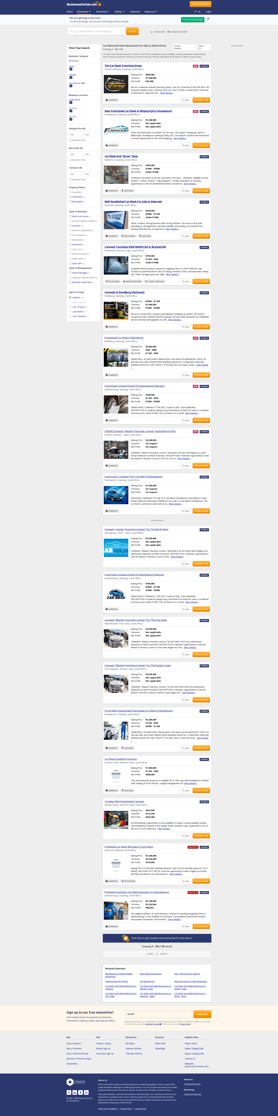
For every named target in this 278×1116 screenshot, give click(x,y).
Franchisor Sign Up (105, 1053)
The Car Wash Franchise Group (123, 65)
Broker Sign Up (103, 1048)
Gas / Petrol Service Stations (187, 973)
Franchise (76, 225)
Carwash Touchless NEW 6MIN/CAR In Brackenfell (135, 247)
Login (208, 11)
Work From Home (80, 216)
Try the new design (192, 19)
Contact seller (201, 100)
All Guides (130, 1043)
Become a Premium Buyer (79, 1058)
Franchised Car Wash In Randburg (124, 337)
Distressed (77, 244)
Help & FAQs (191, 1043)
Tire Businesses (147, 981)
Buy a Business (74, 1043)
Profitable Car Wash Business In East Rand (129, 846)
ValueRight (160, 1048)
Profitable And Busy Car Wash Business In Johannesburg (137, 892)
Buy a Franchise (74, 1048)
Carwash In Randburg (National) (125, 292)
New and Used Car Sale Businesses (190, 981)
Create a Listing (103, 1043)
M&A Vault (160, 1043)
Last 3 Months (79, 316)
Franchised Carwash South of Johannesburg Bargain (134, 574)
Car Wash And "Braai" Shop (121, 156)
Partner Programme (192, 1094)
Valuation (135, 11)
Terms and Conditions (107, 1108)
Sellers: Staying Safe (194, 1048)
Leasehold (76, 196)
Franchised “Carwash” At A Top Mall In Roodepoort (133, 476)
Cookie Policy (140, 1108)
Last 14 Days (78, 306)
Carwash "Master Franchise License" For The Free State (136, 620)
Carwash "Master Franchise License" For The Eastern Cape (138, 665)
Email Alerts (72, 1063)
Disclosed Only (78, 140)
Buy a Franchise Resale (77, 1053)
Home (70, 11)
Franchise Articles (134, 1053)
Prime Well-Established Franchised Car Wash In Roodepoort (139, 710)
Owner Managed (79, 272)
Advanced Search (177, 32)
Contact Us (190, 1058)
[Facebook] (80, 1092)
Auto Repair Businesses (151, 973)
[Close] (208, 18)
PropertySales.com (192, 1084)
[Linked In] (75, 1092)
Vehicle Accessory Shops (116, 981)
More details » (166, 93)
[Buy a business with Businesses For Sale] (86, 4)
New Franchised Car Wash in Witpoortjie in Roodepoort (138, 111)
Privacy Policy (185, 1024)
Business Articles (133, 1048)
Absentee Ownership (81, 282)
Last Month (78, 311)
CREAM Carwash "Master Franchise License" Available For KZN (140, 431)
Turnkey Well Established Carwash (124, 801)
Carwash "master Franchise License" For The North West (136, 529)
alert (159, 31)
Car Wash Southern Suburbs (121, 759)
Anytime (76, 297)
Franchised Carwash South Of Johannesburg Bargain (134, 386)
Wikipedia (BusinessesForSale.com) (196, 1065)
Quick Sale (76, 263)
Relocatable (77, 201)
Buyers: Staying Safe (194, 1053)
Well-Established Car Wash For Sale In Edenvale (133, 201)
